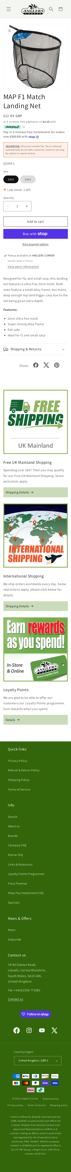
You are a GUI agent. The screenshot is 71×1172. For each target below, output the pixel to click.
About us (14, 826)
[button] (8, 9)
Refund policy (51, 1098)
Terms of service (37, 1105)
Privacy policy (15, 1105)
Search (12, 817)
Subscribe (14, 939)
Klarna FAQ (15, 855)
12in (30, 180)
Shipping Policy (19, 780)
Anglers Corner (29, 1098)
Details (11, 720)
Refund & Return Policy (24, 770)
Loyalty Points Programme (26, 874)
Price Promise (17, 883)
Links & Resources (20, 864)
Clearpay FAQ (17, 845)
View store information (23, 266)
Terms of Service (19, 789)
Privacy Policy (17, 761)
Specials (14, 902)
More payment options (35, 244)
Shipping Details (17, 492)
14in (11, 179)
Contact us (15, 999)
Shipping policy (59, 1105)
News (11, 930)
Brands (13, 836)
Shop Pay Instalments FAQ (26, 893)
